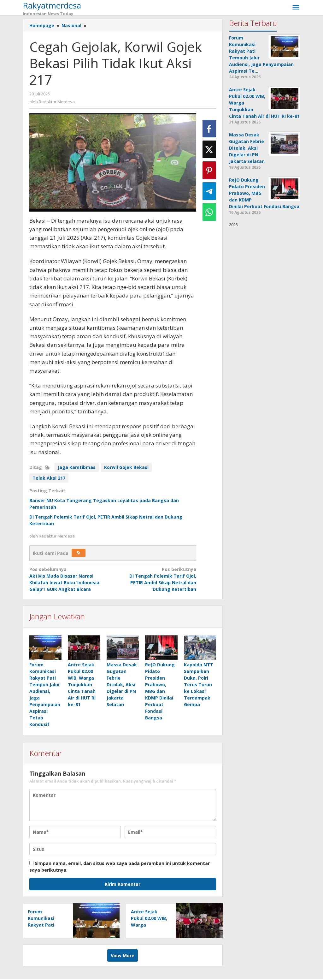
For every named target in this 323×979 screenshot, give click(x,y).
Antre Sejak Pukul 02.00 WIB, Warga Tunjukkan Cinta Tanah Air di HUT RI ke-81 (82, 684)
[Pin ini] (209, 170)
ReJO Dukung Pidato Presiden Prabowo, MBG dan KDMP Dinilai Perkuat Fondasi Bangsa (160, 691)
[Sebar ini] (209, 128)
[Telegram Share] (209, 191)
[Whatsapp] (209, 212)
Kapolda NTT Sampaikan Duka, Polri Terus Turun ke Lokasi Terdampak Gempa (198, 684)
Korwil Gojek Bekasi (126, 467)
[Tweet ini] (209, 149)
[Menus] (295, 7)
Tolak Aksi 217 (48, 478)
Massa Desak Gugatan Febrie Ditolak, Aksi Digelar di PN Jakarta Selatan (122, 684)
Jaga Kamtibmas (77, 467)
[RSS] (78, 553)
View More (122, 955)
